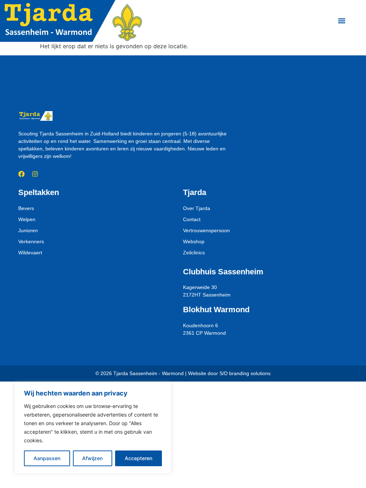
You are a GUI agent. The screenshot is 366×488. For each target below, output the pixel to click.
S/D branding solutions (245, 373)
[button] (342, 21)
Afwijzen (92, 458)
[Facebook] (21, 174)
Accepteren (138, 458)
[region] (93, 428)
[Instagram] (35, 174)
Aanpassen (47, 458)
